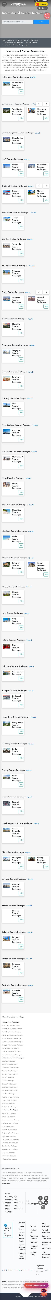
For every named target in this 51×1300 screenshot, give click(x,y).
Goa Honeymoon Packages (10, 1025)
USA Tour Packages (8, 1081)
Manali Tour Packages (9, 1113)
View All (32, 77)
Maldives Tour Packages (9, 1087)
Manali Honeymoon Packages (11, 1038)
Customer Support (34, 1247)
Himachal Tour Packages (10, 1143)
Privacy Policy (33, 1253)
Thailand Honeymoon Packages (12, 1042)
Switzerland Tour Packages (10, 1068)
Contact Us (33, 1231)
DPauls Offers (21, 1227)
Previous (39, 104)
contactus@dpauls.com (36, 1203)
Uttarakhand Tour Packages (11, 1120)
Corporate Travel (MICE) (22, 1255)
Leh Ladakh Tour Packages (10, 1139)
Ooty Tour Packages (8, 1152)
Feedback (33, 1242)
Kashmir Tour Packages (9, 1130)
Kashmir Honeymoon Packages (12, 1029)
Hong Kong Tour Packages (10, 1097)
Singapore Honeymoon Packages (12, 1045)
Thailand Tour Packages (9, 1071)
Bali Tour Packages (8, 1077)
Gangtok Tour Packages (9, 1146)
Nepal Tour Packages (8, 1094)
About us (22, 1223)
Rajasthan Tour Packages (10, 1149)
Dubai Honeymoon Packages (11, 1051)
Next (46, 104)
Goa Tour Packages (8, 1126)
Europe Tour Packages (9, 1084)
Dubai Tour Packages (8, 1061)
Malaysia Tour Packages (9, 1064)
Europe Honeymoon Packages (11, 1055)
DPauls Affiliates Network (22, 1247)
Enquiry (33, 1226)
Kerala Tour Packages (9, 1116)
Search (41, 22)
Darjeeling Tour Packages (10, 1133)
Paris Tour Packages (8, 1103)
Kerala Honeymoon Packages (11, 1032)
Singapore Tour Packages (10, 1074)
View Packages (21, 91)
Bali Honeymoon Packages (10, 1048)
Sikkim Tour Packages (9, 1156)
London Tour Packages (9, 1100)
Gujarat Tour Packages (9, 1136)
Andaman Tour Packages (10, 1123)
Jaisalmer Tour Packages (9, 1159)
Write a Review (21, 1233)
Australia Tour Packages (9, 1107)
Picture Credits (21, 1240)
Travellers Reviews (34, 1237)
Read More (6, 1183)
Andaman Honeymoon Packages (12, 1035)
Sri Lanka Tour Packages (9, 1090)
